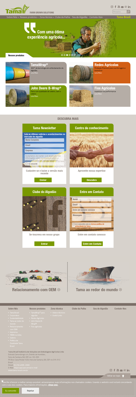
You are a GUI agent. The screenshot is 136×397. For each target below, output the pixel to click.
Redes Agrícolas (106, 64)
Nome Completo (32, 140)
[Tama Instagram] (112, 7)
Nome (75, 199)
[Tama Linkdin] (129, 7)
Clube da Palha (62, 17)
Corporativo (14, 315)
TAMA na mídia (15, 334)
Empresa (29, 150)
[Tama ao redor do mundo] (126, 7)
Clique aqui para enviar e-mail (25, 367)
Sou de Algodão (79, 17)
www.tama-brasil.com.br (18, 370)
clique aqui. (53, 385)
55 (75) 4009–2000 (21, 365)
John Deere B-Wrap (46, 88)
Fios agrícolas (36, 326)
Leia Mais (34, 72)
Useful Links (57, 315)
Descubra (92, 179)
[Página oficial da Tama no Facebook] (115, 7)
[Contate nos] (122, 7)
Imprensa (14, 332)
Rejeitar (30, 390)
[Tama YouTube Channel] (119, 7)
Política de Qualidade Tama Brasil (16, 343)
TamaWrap (39, 64)
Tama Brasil (14, 312)
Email (28, 145)
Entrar (44, 243)
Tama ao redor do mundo (97, 289)
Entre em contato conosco (84, 210)
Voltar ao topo (113, 375)
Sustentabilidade (16, 318)
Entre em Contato (92, 243)
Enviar (43, 179)
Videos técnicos (58, 312)
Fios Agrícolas (105, 88)
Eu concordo (10, 390)
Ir (128, 11)
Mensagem (77, 215)
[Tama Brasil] (18, 8)
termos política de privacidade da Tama (89, 225)
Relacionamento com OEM (34, 289)
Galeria (13, 337)
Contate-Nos (96, 17)
